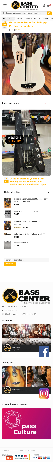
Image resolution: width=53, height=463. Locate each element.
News (18, 30)
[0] (48, 6)
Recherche (10, 264)
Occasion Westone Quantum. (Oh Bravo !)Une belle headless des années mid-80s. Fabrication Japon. (28, 182)
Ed (12, 30)
